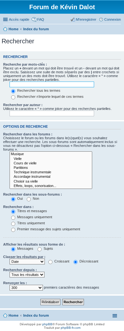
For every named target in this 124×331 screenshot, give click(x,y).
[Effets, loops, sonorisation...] (51, 186)
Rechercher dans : (18, 207)
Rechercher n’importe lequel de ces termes (50, 96)
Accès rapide (19, 19)
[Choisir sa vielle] (51, 181)
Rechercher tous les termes (38, 90)
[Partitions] (51, 168)
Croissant (61, 261)
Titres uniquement (30, 223)
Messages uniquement (34, 217)
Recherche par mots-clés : (25, 64)
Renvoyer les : (15, 283)
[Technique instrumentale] (51, 172)
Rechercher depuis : (20, 270)
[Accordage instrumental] (51, 177)
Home (13, 315)
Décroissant (88, 261)
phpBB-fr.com (70, 327)
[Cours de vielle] (51, 163)
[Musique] (51, 154)
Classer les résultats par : (24, 257)
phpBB (47, 324)
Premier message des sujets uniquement (48, 229)
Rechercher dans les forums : (27, 134)
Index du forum (36, 315)
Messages (24, 248)
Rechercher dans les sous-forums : (32, 194)
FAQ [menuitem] (40, 19)
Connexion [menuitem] (112, 19)
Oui (19, 198)
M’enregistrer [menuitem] (86, 19)
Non (35, 198)
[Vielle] (51, 159)
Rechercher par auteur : (23, 105)
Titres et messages (31, 211)
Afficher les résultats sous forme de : (34, 244)
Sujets (48, 248)
